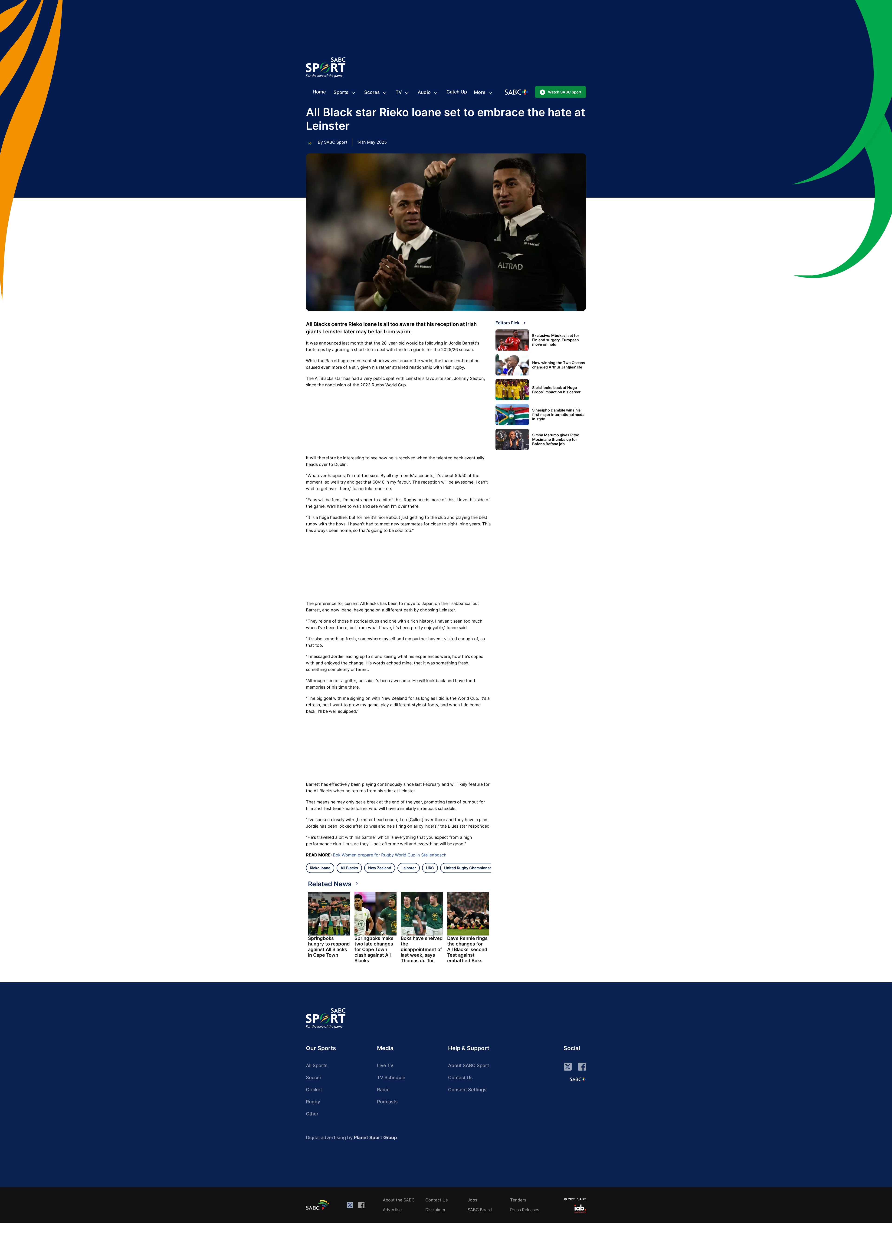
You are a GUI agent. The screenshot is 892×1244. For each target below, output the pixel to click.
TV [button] (399, 92)
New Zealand (379, 868)
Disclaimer (435, 1209)
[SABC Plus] (578, 1079)
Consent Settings (467, 1089)
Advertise (392, 1209)
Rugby (313, 1102)
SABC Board (480, 1209)
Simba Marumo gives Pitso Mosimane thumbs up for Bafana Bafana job (555, 439)
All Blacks (349, 868)
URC (430, 868)
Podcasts (387, 1102)
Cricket (314, 1089)
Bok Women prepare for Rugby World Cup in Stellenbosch (389, 855)
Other (312, 1114)
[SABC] (318, 1205)
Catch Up (456, 92)
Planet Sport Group (375, 1137)
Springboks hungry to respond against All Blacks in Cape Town (329, 946)
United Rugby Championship (469, 868)
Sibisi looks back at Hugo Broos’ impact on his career (556, 389)
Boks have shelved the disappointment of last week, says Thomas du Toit (422, 949)
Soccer (313, 1077)
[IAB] (580, 1208)
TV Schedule (391, 1077)
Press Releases (524, 1209)
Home (319, 92)
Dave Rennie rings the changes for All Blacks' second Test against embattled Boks (467, 949)
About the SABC (399, 1200)
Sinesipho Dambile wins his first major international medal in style (558, 414)
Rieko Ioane (320, 868)
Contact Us (460, 1077)
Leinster (408, 868)
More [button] (479, 92)
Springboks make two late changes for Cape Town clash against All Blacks (374, 949)
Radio (383, 1089)
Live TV (385, 1065)
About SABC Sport (468, 1065)
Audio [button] (424, 92)
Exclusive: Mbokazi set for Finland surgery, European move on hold (555, 340)
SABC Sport (336, 142)
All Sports (317, 1065)
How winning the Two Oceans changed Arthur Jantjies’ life (558, 365)
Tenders (518, 1200)
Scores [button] (372, 92)
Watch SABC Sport (564, 92)
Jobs (472, 1200)
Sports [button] (341, 92)
